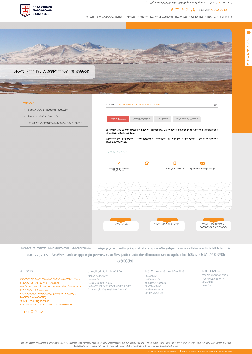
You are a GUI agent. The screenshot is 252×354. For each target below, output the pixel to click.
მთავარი (90, 17)
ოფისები (130, 17)
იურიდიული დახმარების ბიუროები (48, 110)
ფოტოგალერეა (154, 290)
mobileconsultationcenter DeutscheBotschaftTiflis (204, 248)
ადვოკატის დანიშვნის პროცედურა (107, 290)
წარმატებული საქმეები (187, 119)
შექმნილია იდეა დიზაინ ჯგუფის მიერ (217, 351)
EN (224, 2)
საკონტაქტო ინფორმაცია (116, 152)
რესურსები (181, 17)
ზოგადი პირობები (98, 276)
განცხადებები (152, 280)
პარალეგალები (223, 17)
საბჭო (208, 17)
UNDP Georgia (34, 255)
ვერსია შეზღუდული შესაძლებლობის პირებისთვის (179, 2)
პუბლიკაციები (153, 286)
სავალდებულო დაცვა (100, 283)
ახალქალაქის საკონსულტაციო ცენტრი (139, 105)
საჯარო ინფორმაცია (161, 17)
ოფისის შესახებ (118, 119)
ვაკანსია (58, 255)
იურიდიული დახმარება (110, 17)
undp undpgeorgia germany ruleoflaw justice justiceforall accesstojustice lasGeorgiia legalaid (134, 248)
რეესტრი (142, 17)
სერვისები (93, 280)
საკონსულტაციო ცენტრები (43, 117)
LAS (46, 255)
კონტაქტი (204, 10)
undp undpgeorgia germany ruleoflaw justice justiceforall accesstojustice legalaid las (126, 255)
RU (229, 2)
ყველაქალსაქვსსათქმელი (33, 248)
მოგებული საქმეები (156, 283)
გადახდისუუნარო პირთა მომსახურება (109, 286)
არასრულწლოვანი (81, 248)
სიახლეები (163, 119)
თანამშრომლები (141, 119)
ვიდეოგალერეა (154, 293)
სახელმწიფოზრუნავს (58, 248)
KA (219, 2)
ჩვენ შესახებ (196, 17)
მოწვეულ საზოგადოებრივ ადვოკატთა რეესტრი (55, 123)
